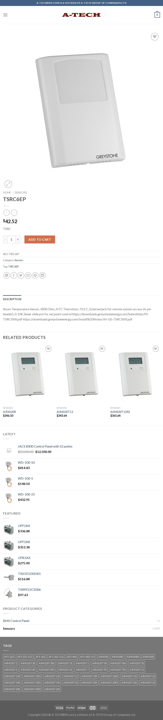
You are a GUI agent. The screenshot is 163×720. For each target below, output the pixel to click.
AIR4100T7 (82, 669)
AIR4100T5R (99, 663)
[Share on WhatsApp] (6, 275)
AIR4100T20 (70, 682)
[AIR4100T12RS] (135, 374)
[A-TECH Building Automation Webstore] (81, 15)
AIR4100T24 (148, 682)
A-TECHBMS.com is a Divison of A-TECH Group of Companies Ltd (93, 714)
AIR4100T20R (89, 682)
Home (7, 192)
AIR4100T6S (65, 669)
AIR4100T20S (129, 682)
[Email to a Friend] (28, 275)
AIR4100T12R (12, 676)
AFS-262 (40, 656)
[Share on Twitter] (21, 275)
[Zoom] (8, 184)
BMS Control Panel (16, 621)
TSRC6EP (13, 266)
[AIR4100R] (28, 374)
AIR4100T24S (52, 689)
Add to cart (39, 239)
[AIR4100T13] (81, 374)
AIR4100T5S (137, 663)
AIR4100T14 (148, 676)
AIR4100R (9, 412)
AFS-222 (9, 656)
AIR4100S (148, 656)
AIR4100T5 (82, 663)
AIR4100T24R (12, 689)
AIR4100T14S (52, 682)
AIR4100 (103, 656)
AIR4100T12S (52, 676)
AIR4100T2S (65, 663)
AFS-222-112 (24, 656)
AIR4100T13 (65, 412)
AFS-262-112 (56, 656)
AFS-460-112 (87, 656)
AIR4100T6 (10, 669)
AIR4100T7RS (118, 669)
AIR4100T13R (89, 676)
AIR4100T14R (12, 682)
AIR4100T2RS (46, 663)
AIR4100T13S (129, 676)
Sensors (21, 192)
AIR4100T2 (10, 663)
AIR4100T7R (99, 669)
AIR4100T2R (28, 663)
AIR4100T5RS (118, 663)
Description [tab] (12, 299)
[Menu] (5, 15)
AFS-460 (72, 656)
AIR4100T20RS (109, 682)
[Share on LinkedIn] (42, 275)
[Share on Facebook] (14, 275)
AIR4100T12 (137, 669)
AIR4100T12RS (120, 412)
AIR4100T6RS (46, 669)
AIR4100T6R (28, 669)
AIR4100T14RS (32, 682)
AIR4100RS (133, 656)
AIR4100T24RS (32, 689)
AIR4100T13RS (109, 676)
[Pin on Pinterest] (35, 275)
